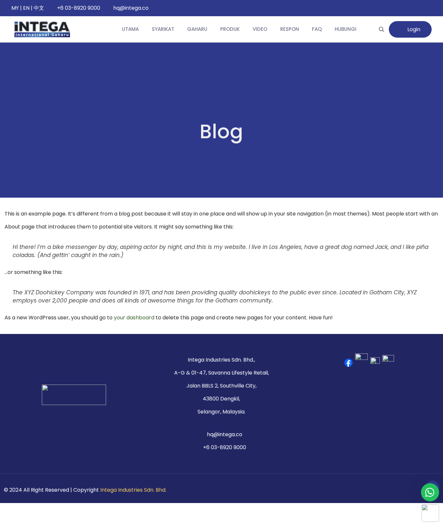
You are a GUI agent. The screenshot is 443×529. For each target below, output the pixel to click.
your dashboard (134, 317)
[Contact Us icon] (417, 489)
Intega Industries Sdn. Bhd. (133, 490)
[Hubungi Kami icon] (410, 489)
